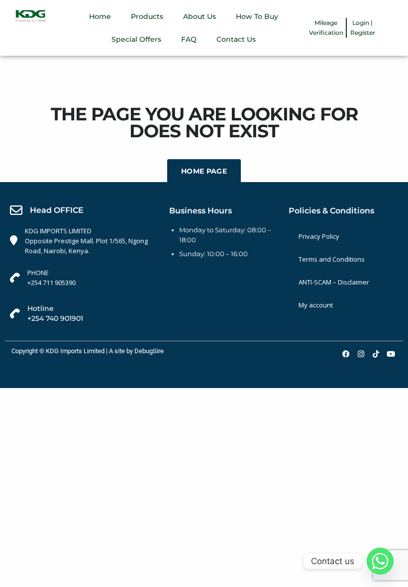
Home (100, 16)
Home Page (204, 171)
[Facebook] (345, 353)
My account (316, 304)
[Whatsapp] (380, 561)
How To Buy (257, 16)
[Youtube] (390, 353)
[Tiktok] (375, 353)
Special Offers (136, 39)
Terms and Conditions (332, 259)
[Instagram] (360, 353)
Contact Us (236, 39)
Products (147, 16)
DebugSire (149, 351)
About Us (199, 16)
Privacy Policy (319, 236)
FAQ (189, 39)
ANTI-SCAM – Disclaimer (334, 282)
